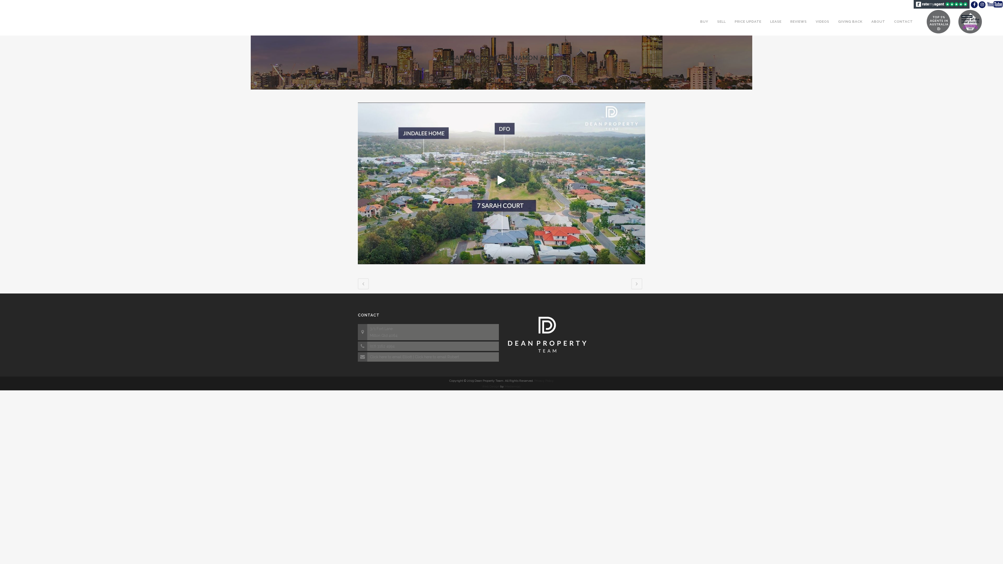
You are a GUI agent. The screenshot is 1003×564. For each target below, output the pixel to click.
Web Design (490, 386)
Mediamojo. (513, 386)
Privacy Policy (544, 381)
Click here (378, 357)
